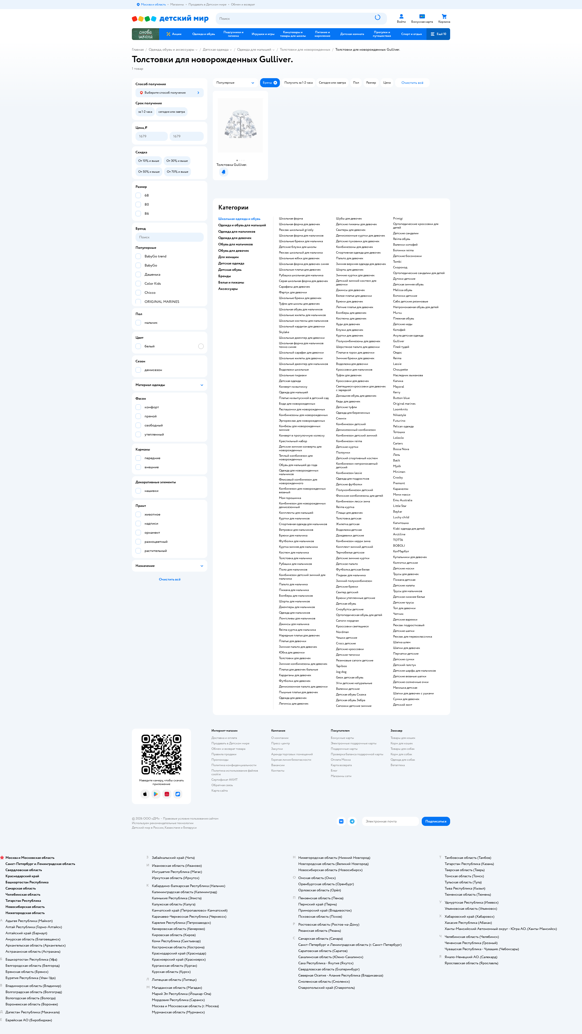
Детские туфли (346, 407)
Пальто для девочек (349, 258)
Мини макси (401, 494)
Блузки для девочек (349, 330)
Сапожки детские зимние (353, 706)
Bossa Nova (401, 449)
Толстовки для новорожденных (305, 49)
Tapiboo (341, 666)
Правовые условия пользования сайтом (190, 818)
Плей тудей (401, 347)
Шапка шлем (402, 642)
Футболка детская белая (352, 569)
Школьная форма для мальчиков (301, 235)
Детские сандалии (406, 233)
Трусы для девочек (406, 574)
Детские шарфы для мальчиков (414, 671)
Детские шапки (403, 631)
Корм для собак (401, 754)
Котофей (399, 330)
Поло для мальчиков (293, 569)
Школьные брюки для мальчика (301, 241)
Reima (397, 358)
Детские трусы (403, 602)
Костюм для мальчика (294, 552)
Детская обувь (346, 603)
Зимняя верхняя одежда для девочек (361, 264)
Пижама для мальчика (294, 590)
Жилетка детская (347, 524)
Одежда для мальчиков (294, 613)
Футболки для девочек (295, 681)
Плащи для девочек (349, 513)
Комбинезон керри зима (353, 541)
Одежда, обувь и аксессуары (171, 49)
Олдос (397, 352)
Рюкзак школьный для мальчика (301, 252)
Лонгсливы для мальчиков (297, 618)
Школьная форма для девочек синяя (304, 264)
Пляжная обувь (403, 318)
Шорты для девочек (350, 270)
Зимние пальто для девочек (298, 647)
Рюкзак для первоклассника (412, 636)
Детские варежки (405, 619)
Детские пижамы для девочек (356, 224)
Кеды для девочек (348, 401)
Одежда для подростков (352, 479)
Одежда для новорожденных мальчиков (299, 472)
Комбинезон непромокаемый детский (357, 465)
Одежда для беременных (353, 413)
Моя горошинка (290, 498)
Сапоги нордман (347, 621)
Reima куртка (345, 507)
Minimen (399, 472)
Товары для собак (403, 749)
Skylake (284, 332)
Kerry (396, 392)
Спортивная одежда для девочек (358, 252)
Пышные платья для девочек (298, 692)
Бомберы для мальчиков (296, 596)
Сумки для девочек (406, 699)
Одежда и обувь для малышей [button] (242, 225)
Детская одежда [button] (231, 263)
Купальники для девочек (410, 557)
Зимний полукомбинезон (354, 581)
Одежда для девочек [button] (234, 238)
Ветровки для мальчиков (296, 530)
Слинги (341, 418)
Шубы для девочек (349, 218)
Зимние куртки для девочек (355, 275)
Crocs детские (346, 643)
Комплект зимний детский (354, 547)
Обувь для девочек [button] (233, 250)
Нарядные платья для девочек (299, 635)
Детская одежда (215, 49)
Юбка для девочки (292, 652)
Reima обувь (401, 239)
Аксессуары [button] (228, 289)
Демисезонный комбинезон (356, 430)
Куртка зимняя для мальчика (298, 547)
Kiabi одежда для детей (409, 529)
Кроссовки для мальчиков (354, 369)
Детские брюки (347, 586)
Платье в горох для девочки (355, 352)
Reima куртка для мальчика (297, 630)
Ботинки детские (405, 296)
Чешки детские (346, 638)
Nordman (342, 632)
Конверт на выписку (293, 387)
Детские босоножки (407, 256)
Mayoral (398, 387)
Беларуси (190, 828)
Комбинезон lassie (349, 473)
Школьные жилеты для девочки (301, 358)
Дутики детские (404, 279)
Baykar (397, 511)
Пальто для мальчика (293, 584)
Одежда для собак (403, 760)
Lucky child (401, 517)
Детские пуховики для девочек (357, 241)
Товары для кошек (403, 738)
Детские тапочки (348, 655)
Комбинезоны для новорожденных (303, 415)
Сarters (398, 443)
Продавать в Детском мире (230, 743)
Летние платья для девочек (354, 307)
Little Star (399, 506)
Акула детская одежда (408, 335)
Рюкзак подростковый (408, 625)
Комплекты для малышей (296, 513)
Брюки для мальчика (293, 535)
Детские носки (403, 568)
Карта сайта (219, 790)
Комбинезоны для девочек (354, 247)
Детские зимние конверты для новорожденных (300, 448)
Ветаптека (398, 765)
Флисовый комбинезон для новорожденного (298, 481)
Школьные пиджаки (293, 375)
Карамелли (400, 489)
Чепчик (398, 614)
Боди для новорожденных (297, 404)
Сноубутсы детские (350, 609)
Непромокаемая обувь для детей (416, 307)
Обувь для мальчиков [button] (235, 244)
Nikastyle (399, 415)
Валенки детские (348, 689)
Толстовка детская (348, 518)
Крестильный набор (293, 441)
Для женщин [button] (228, 257)
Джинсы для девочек (350, 290)
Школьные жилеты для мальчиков (302, 315)
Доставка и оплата (224, 738)
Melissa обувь (402, 290)
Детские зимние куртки (352, 558)
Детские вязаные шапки (409, 676)
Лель (396, 455)
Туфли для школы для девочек (299, 304)
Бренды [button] (224, 276)
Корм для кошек (402, 743)
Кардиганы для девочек (295, 675)
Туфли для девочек (349, 375)
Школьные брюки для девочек (300, 298)
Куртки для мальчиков (294, 518)
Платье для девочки (292, 641)
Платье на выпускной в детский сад (304, 398)
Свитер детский (347, 592)
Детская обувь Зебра (350, 700)
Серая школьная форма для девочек (303, 281)
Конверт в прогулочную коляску (302, 435)
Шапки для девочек (406, 648)
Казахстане (172, 828)
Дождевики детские (350, 535)
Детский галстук (404, 665)
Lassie (397, 364)
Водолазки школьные (294, 369)
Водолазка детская (349, 530)
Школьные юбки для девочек (299, 258)
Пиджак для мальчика (351, 575)
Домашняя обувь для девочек (356, 396)
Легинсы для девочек (294, 703)
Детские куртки (347, 447)
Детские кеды (402, 324)
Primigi (398, 218)
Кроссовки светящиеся (352, 626)
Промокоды (219, 760)
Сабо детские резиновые (410, 301)
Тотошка (399, 432)
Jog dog (341, 672)
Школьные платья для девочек (300, 270)
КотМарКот (401, 551)
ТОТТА (398, 540)
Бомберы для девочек (351, 313)
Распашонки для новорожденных (302, 409)
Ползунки (343, 452)
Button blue (401, 398)
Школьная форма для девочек (299, 224)
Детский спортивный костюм (357, 458)
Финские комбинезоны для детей (359, 496)
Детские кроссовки (350, 649)
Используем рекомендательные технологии (162, 823)
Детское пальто (347, 564)
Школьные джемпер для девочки (302, 338)
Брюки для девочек (349, 301)
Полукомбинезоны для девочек (358, 341)
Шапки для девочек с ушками (413, 693)
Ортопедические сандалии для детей (419, 273)
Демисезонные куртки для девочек (360, 235)
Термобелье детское (350, 552)
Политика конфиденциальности (233, 765)
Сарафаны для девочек (294, 287)
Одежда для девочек (293, 698)
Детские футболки (349, 484)
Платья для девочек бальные (298, 669)
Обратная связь (222, 785)
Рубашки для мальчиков (295, 564)
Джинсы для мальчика (294, 624)
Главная (138, 49)
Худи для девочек (348, 324)
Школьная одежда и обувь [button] (239, 219)
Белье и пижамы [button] (231, 282)
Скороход (400, 267)
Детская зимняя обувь (408, 284)
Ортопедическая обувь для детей (359, 615)
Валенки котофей (405, 245)
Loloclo (398, 438)
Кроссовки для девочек (352, 381)
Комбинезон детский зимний (356, 435)
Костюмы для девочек (351, 318)
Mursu (397, 313)
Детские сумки (403, 659)
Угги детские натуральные (354, 683)
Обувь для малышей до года (298, 465)
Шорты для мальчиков (294, 601)
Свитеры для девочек (351, 230)
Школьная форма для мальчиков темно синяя (301, 345)
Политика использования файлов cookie (234, 772)
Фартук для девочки (293, 292)
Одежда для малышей (254, 49)
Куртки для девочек (349, 335)
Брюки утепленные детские (355, 598)
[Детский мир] (170, 18)
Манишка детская (405, 688)
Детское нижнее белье (409, 597)
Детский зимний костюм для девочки (356, 282)
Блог (334, 770)
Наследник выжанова (408, 375)
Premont (399, 483)
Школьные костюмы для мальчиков (303, 321)
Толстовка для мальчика (295, 558)
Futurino (399, 421)
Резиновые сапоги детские (354, 660)
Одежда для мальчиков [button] (236, 231)
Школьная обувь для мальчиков (301, 309)
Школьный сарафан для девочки (301, 352)
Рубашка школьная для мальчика (301, 275)
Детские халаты (404, 585)
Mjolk (397, 466)
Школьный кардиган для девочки (302, 326)
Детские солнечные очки (411, 682)
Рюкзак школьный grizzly (296, 230)
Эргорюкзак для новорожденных (302, 421)
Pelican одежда (403, 426)
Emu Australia (402, 500)
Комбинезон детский (351, 424)
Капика (398, 381)
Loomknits (400, 409)
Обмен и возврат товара (228, 749)
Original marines (404, 404)
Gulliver (398, 341)
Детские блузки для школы (297, 247)
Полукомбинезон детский (354, 490)
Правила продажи (223, 754)
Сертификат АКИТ (224, 780)
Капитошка (401, 523)
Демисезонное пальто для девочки (303, 686)
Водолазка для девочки (352, 364)
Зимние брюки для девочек (355, 358)
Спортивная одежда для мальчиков (303, 524)
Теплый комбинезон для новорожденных (296, 457)
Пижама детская (404, 580)
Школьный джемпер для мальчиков (303, 364)
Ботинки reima (403, 250)
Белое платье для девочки (354, 296)
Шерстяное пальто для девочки (358, 347)
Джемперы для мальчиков (297, 607)
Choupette (400, 369)
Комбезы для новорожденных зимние (300, 428)
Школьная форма (291, 218)
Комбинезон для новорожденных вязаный (302, 490)
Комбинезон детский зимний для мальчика (302, 577)
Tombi (397, 262)
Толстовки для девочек (295, 658)
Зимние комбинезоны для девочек (303, 664)
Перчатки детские (406, 653)
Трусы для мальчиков (407, 591)
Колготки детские (405, 563)
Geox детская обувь (349, 677)
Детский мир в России (147, 828)
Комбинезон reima (349, 441)
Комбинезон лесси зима (353, 501)
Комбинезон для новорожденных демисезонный (302, 505)
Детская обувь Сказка (351, 694)
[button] (438, 34)
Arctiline (399, 534)
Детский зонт (402, 705)
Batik (396, 460)
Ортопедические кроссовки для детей (415, 225)
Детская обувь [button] (229, 269)
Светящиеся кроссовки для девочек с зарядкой (361, 388)
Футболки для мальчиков (296, 541)
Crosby (398, 477)
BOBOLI (399, 546)
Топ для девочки (404, 608)
